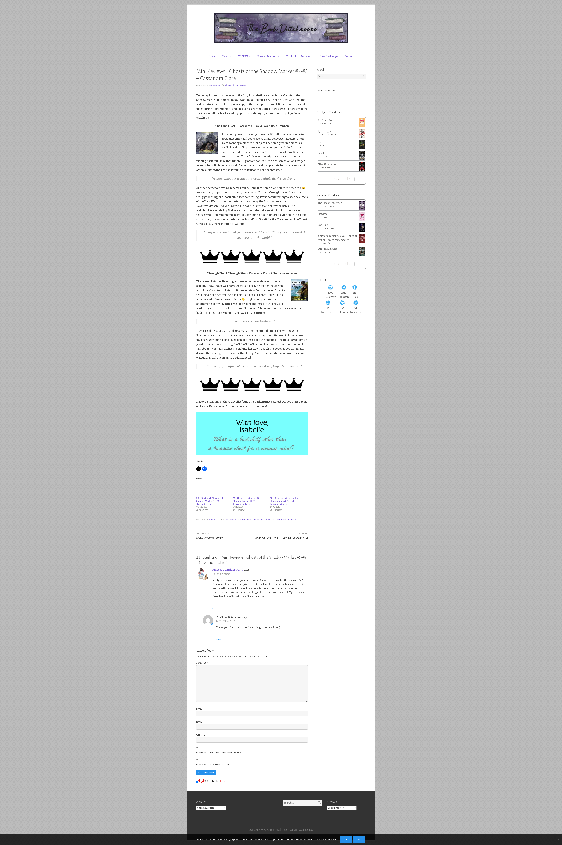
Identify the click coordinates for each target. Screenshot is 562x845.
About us (226, 56)
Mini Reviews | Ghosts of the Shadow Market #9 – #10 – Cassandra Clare (284, 501)
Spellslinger (324, 131)
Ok (346, 840)
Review (212, 519)
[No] (558, 839)
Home (212, 56)
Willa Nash (324, 145)
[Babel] (362, 159)
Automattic (307, 829)
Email (199, 722)
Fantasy (248, 519)
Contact (349, 56)
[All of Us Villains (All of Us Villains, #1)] (362, 170)
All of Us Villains (327, 164)
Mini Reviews (260, 519)
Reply (215, 609)
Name (199, 709)
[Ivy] (362, 147)
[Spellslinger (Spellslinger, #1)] (362, 137)
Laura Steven (325, 252)
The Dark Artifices (286, 519)
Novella (272, 519)
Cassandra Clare (234, 519)
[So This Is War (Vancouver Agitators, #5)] (362, 125)
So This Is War (326, 120)
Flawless (322, 214)
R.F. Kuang (324, 156)
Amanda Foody (325, 167)
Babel (321, 153)
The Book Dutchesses (235, 85)
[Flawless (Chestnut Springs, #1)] (362, 220)
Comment (202, 663)
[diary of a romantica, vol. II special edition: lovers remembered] (362, 242)
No (359, 840)
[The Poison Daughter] (362, 209)
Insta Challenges (329, 56)
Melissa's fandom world (227, 569)
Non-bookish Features (298, 56)
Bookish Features (267, 56)
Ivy (319, 142)
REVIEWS (243, 56)
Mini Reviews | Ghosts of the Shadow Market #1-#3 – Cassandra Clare (247, 501)
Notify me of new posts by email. (213, 764)
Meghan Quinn (325, 123)
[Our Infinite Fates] (362, 254)
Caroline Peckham (327, 228)
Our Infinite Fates (327, 248)
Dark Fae (323, 225)
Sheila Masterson (327, 206)
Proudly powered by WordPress (264, 829)
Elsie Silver (324, 217)
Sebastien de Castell (328, 134)
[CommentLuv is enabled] (211, 782)
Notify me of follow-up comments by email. (219, 753)
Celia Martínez (326, 243)
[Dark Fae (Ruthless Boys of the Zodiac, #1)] (362, 230)
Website (200, 735)
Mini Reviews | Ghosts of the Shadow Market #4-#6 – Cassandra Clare (210, 501)
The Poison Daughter (330, 203)
